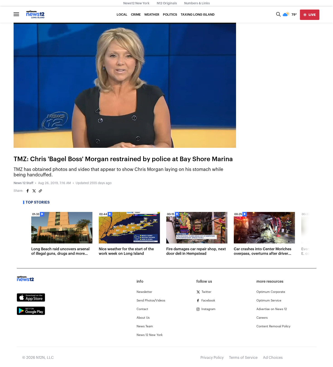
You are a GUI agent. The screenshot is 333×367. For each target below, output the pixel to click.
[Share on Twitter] (34, 191)
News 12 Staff (23, 183)
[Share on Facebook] (27, 191)
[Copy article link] (40, 191)
